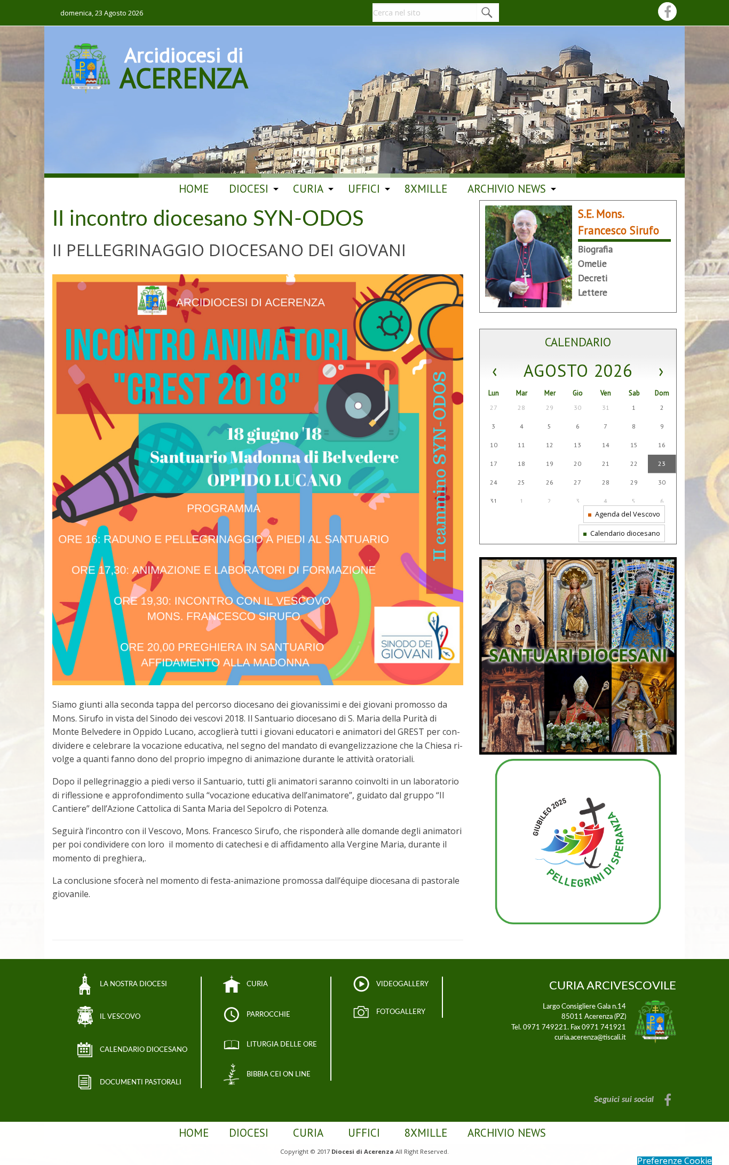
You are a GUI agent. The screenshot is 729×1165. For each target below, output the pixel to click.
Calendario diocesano (624, 533)
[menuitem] (193, 189)
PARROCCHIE (268, 1014)
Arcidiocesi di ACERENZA (184, 66)
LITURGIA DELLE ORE (282, 1044)
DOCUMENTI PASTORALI (140, 1082)
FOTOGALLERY (400, 1012)
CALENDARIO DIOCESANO (143, 1050)
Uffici (364, 188)
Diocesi (248, 188)
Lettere (592, 292)
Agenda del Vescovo (626, 514)
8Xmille (426, 188)
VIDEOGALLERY (402, 984)
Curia (308, 188)
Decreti (593, 278)
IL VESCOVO (120, 1016)
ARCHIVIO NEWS (506, 188)
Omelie (592, 263)
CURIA (257, 984)
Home (194, 188)
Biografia (595, 249)
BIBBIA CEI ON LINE (279, 1074)
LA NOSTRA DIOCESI (133, 984)
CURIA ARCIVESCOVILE (612, 986)
